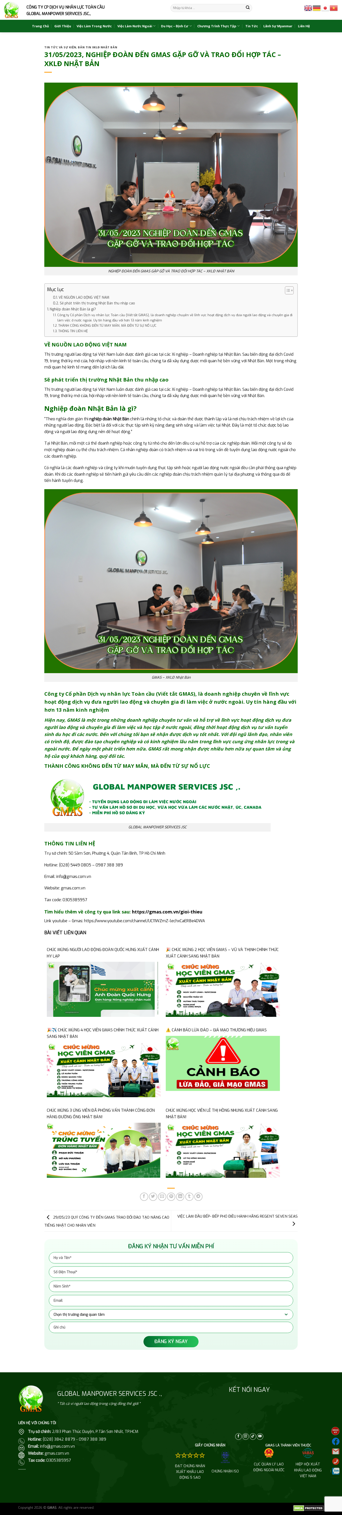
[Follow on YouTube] (260, 1436)
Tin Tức (251, 26)
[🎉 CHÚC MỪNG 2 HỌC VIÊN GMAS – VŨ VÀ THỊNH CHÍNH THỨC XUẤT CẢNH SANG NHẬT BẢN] (223, 989)
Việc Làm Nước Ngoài (134, 26)
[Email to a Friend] (162, 1197)
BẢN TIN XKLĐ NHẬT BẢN (97, 47)
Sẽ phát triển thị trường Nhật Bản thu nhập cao (97, 303)
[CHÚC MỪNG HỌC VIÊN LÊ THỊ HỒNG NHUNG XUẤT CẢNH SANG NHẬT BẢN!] (223, 1150)
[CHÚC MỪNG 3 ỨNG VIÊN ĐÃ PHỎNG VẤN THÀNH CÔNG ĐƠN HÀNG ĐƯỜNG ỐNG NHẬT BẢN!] (104, 1150)
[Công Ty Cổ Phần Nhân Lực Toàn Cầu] (11, 10)
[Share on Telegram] (198, 1197)
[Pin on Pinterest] (171, 1197)
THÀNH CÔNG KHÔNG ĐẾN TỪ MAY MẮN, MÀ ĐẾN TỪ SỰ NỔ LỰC (107, 325)
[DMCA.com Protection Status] (308, 1508)
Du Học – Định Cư (174, 26)
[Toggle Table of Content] (286, 290)
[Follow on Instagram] (245, 1436)
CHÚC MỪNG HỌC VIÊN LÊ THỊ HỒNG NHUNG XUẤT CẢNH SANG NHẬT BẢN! (222, 1113)
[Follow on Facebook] (238, 1436)
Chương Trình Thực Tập (216, 26)
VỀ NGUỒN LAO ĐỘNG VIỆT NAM (84, 297)
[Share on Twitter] (153, 1197)
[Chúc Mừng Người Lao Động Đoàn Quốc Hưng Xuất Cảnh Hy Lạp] (104, 989)
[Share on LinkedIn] (180, 1197)
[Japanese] (325, 8)
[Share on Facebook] (144, 1197)
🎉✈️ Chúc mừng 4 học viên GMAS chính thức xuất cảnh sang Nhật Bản (102, 1033)
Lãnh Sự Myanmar (277, 26)
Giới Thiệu (62, 26)
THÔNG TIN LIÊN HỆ (73, 331)
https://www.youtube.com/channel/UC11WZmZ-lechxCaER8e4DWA (144, 920)
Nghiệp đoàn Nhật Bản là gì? (73, 309)
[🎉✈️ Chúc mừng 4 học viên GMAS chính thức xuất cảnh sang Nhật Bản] (104, 1069)
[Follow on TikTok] (253, 1436)
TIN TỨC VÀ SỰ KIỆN (60, 47)
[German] (317, 8)
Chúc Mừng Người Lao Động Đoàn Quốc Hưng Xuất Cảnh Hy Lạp (103, 953)
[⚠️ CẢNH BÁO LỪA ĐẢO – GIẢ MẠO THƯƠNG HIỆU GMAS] (223, 1063)
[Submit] (248, 8)
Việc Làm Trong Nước (94, 26)
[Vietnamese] (334, 8)
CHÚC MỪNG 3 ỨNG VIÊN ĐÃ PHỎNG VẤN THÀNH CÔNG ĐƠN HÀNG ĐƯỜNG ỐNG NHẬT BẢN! (101, 1113)
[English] (308, 8)
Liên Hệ (304, 26)
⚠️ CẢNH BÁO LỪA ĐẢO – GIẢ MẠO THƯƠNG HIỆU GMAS (216, 1030)
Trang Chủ (40, 26)
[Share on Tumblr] (189, 1197)
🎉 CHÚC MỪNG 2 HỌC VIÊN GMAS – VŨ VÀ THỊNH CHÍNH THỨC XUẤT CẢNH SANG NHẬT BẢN (222, 953)
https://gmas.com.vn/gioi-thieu (167, 912)
